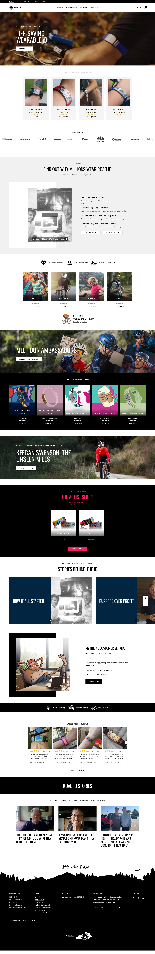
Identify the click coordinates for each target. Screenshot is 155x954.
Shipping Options (15, 905)
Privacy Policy (39, 902)
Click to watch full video (49, 215)
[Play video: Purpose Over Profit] (137, 620)
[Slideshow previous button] (28, 742)
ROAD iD (71, 936)
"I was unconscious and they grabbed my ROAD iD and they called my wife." (76, 838)
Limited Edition (71, 8)
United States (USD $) (17, 920)
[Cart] (145, 8)
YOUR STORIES (112, 232)
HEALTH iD (26, 1)
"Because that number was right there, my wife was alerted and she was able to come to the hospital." (118, 840)
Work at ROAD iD (41, 910)
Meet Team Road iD (42, 913)
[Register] (119, 907)
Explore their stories (29, 359)
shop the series (77, 549)
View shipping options (80, 322)
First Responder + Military (44, 908)
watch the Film (26, 468)
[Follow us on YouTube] (143, 898)
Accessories (84, 8)
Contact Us (13, 902)
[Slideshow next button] (126, 742)
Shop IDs (60, 8)
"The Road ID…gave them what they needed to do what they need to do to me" (34, 838)
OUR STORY (89, 232)
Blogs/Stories (39, 900)
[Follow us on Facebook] (133, 898)
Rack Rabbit (43, 1)
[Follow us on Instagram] (138, 898)
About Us (94, 8)
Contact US (94, 681)
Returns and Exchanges (17, 908)
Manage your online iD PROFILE (73, 897)
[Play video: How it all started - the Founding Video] (51, 620)
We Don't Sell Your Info (43, 905)
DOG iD (19, 1)
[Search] (137, 7)
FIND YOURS (24, 49)
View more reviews (77, 770)
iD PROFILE (34, 1)
